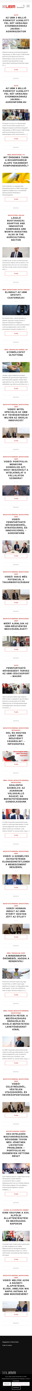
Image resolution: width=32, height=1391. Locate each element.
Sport (23, 953)
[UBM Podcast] (16, 310)
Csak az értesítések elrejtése (20, 1384)
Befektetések (17, 154)
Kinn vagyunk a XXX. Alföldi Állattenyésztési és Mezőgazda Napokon (16, 1218)
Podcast (27, 289)
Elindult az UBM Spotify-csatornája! (16, 295)
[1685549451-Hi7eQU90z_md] (16, 44)
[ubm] (16, 1236)
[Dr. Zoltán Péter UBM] (16, 546)
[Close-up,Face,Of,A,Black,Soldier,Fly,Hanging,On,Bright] (16, 178)
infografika (16, 730)
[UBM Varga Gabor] (16, 594)
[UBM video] (16, 929)
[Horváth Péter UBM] (16, 879)
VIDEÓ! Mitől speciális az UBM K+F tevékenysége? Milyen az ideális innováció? (16, 415)
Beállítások (16, 1387)
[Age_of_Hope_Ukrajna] (16, 114)
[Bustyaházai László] (16, 252)
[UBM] (16, 367)
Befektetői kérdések (10, 404)
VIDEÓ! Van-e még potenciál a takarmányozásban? (16, 579)
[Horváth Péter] (16, 973)
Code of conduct (7, 1345)
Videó (16, 406)
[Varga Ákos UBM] (16, 1306)
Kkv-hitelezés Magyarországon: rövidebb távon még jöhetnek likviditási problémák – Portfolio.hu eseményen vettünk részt (16, 1145)
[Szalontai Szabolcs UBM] (16, 814)
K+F (23, 154)
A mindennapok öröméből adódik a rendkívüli (16, 958)
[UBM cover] (16, 756)
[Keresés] (23, 6)
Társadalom (13, 349)
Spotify (20, 289)
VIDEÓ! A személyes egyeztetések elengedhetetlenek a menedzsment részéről (16, 861)
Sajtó (16, 15)
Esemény (21, 349)
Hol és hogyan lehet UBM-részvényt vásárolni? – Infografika (16, 738)
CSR (26, 349)
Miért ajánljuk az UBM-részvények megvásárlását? (16, 626)
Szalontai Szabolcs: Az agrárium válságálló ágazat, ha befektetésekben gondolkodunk (16, 793)
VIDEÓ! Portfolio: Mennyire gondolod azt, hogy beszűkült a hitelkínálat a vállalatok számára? (16, 469)
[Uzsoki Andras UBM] (16, 641)
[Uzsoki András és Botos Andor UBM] (16, 1107)
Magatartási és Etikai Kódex (10, 1342)
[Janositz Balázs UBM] (16, 490)
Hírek (9, 154)
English (21, 215)
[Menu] (27, 6)
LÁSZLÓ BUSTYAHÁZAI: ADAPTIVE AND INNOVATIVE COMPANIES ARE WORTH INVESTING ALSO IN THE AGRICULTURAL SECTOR (16, 229)
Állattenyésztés (16, 1210)
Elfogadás (7, 1384)
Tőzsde (10, 780)
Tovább (16, 69)
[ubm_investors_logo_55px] (13, 6)
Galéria (6, 1210)
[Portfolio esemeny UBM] (16, 1168)
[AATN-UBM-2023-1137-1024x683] (16, 688)
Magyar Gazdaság (12, 1131)
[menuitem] (23, 6)
